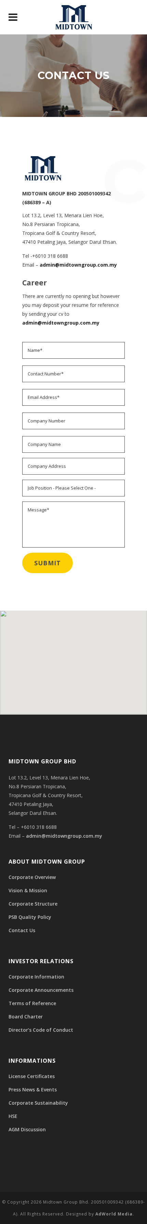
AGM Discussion (27, 1129)
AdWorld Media (114, 1214)
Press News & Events (33, 1089)
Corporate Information (36, 976)
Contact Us (22, 930)
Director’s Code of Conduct (41, 1030)
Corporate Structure (33, 903)
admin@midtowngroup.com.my (78, 265)
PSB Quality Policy (30, 917)
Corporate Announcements (41, 990)
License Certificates (32, 1076)
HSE (13, 1116)
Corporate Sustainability (38, 1103)
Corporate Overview (32, 877)
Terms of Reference (32, 1003)
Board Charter (26, 1016)
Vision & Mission (28, 890)
